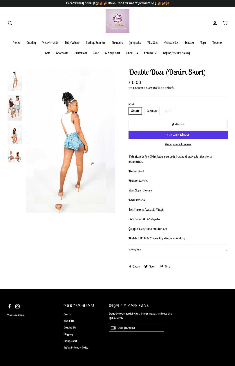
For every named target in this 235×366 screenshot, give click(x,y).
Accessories (171, 42)
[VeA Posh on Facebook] (9, 306)
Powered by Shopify (15, 314)
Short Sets (62, 53)
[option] (70, 140)
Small (135, 111)
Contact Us (70, 327)
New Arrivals (50, 42)
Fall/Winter (72, 42)
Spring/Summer (95, 42)
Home (16, 42)
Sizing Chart (112, 53)
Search (67, 314)
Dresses (189, 42)
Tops (203, 42)
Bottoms (217, 42)
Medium (152, 111)
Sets (47, 53)
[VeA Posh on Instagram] (17, 306)
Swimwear (81, 53)
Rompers (117, 42)
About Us (132, 53)
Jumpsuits (135, 42)
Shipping (68, 334)
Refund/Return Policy (176, 53)
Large (168, 111)
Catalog (31, 42)
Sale (96, 53)
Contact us (150, 53)
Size (132, 104)
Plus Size (152, 42)
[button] (178, 87)
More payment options (178, 144)
